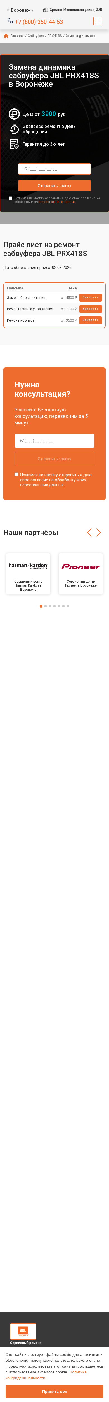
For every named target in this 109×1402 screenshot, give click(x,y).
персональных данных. (57, 202)
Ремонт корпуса (20, 320)
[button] (89, 532)
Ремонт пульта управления (30, 309)
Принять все (54, 1391)
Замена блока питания (26, 298)
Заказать (90, 297)
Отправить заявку (54, 185)
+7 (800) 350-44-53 (39, 21)
